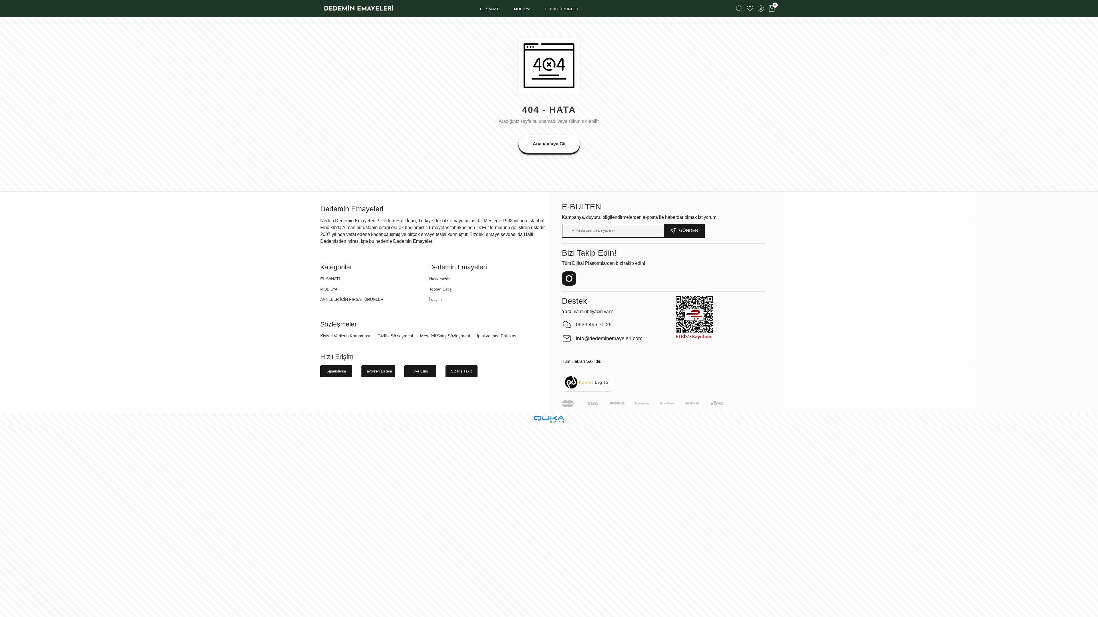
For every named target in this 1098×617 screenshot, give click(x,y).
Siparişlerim (336, 371)
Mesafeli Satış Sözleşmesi (445, 335)
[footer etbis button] (694, 318)
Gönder (688, 230)
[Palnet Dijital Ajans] (587, 382)
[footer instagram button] (569, 278)
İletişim (435, 299)
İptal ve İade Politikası (497, 335)
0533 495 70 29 (594, 324)
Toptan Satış (440, 289)
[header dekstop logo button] (358, 8)
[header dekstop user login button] (761, 8)
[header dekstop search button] (739, 8)
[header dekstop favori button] (750, 8)
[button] (490, 9)
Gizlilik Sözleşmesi (395, 335)
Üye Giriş (420, 371)
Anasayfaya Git (549, 143)
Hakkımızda (440, 279)
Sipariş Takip (461, 371)
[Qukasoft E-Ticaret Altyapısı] (549, 419)
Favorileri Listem (378, 371)
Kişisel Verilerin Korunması (345, 335)
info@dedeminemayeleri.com (609, 338)
